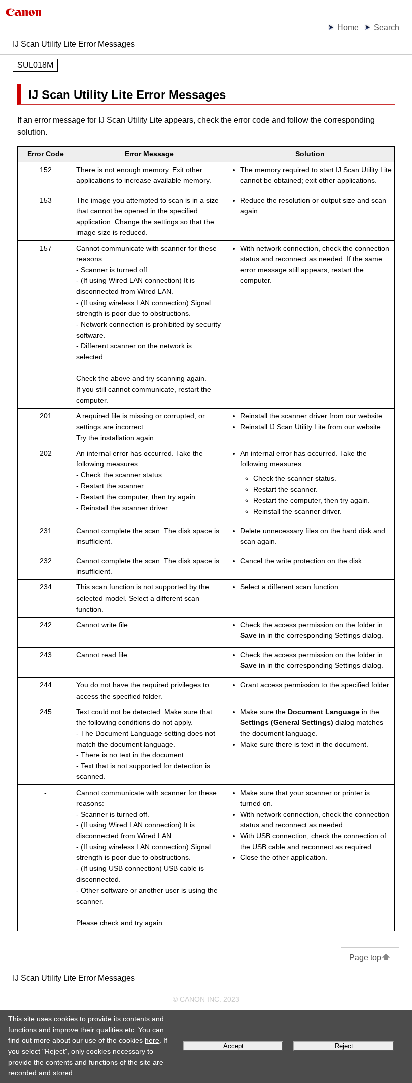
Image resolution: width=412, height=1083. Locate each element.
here (152, 1040)
